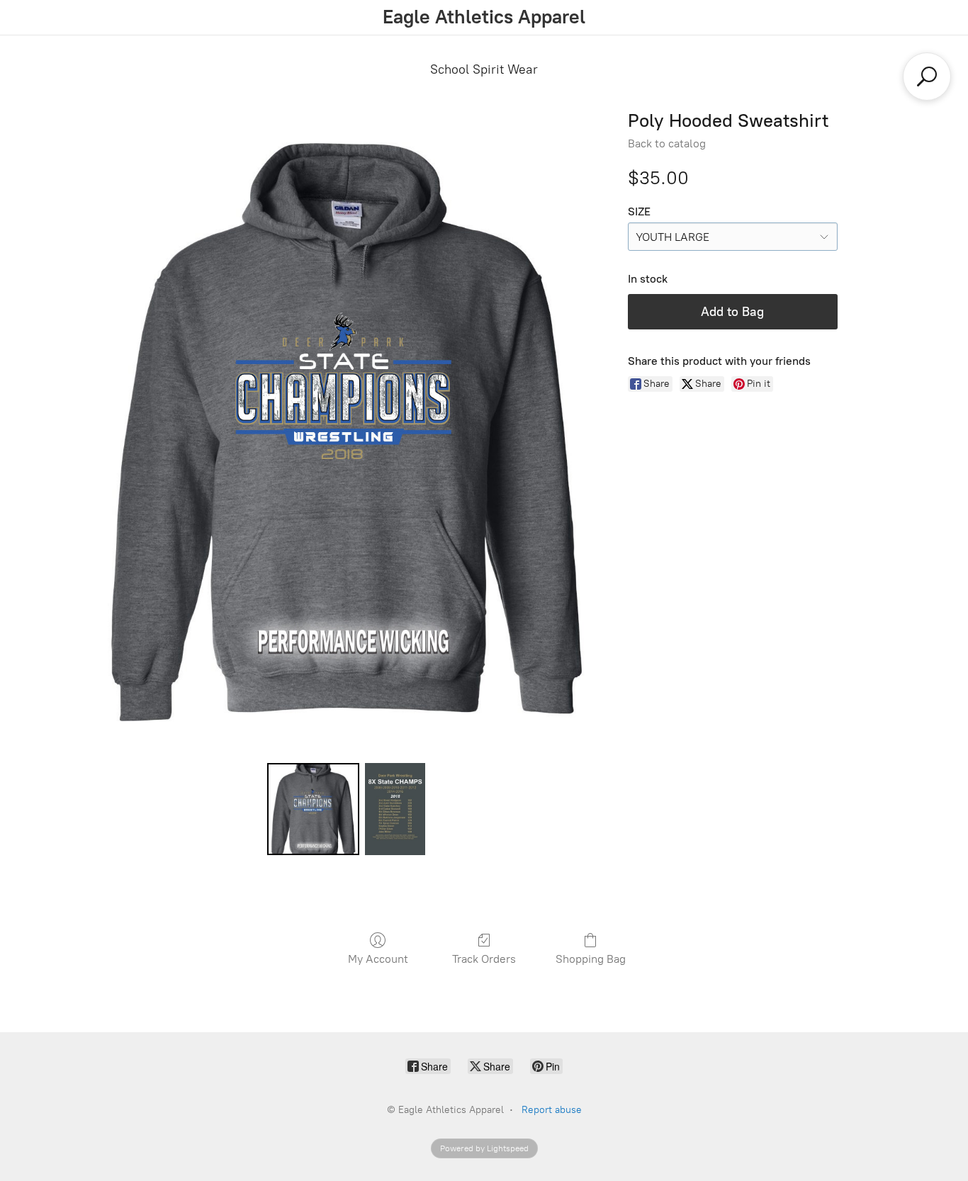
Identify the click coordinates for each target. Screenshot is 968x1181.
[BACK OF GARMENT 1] (394, 809)
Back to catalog (667, 143)
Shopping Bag (591, 959)
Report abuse (552, 1110)
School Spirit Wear (484, 69)
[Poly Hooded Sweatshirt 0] (313, 809)
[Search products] (927, 76)
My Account (378, 959)
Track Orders (484, 959)
